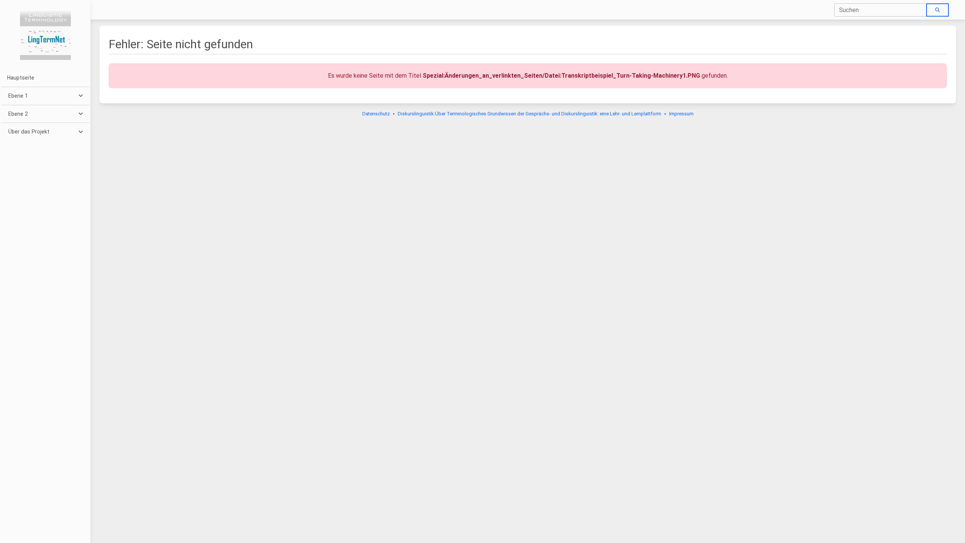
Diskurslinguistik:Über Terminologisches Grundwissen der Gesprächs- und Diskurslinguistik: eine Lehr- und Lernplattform (529, 114)
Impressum (681, 114)
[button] (45, 96)
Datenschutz (376, 114)
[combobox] (881, 10)
